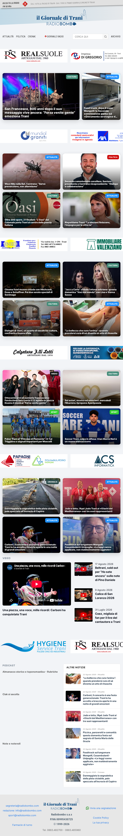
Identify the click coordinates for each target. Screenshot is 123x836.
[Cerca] (105, 36)
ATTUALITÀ (8, 36)
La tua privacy (101, 822)
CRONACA (33, 36)
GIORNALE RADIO (55, 36)
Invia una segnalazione (103, 808)
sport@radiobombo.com (22, 815)
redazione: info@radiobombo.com (22, 810)
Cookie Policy (101, 817)
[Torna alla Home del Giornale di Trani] (61, 17)
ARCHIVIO (115, 36)
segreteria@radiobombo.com (22, 805)
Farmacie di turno (22, 824)
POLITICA (20, 36)
